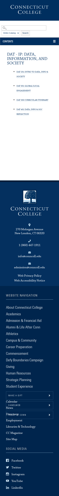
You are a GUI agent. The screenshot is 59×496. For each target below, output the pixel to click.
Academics (13, 314)
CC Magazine (14, 433)
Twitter (16, 467)
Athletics (12, 334)
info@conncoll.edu (29, 256)
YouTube (17, 481)
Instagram (18, 474)
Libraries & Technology (20, 427)
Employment (14, 420)
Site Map (11, 439)
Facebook (17, 461)
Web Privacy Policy (29, 276)
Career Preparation (19, 347)
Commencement (17, 354)
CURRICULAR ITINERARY (32, 100)
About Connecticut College (24, 307)
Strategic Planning (18, 380)
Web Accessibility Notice (29, 281)
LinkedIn (17, 488)
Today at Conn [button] (17, 415)
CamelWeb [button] (14, 405)
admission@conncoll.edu (29, 267)
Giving (10, 367)
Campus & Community (21, 340)
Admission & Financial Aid (24, 321)
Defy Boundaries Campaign (24, 360)
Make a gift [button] (15, 396)
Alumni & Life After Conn (23, 327)
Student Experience (19, 386)
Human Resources (18, 373)
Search (25, 33)
